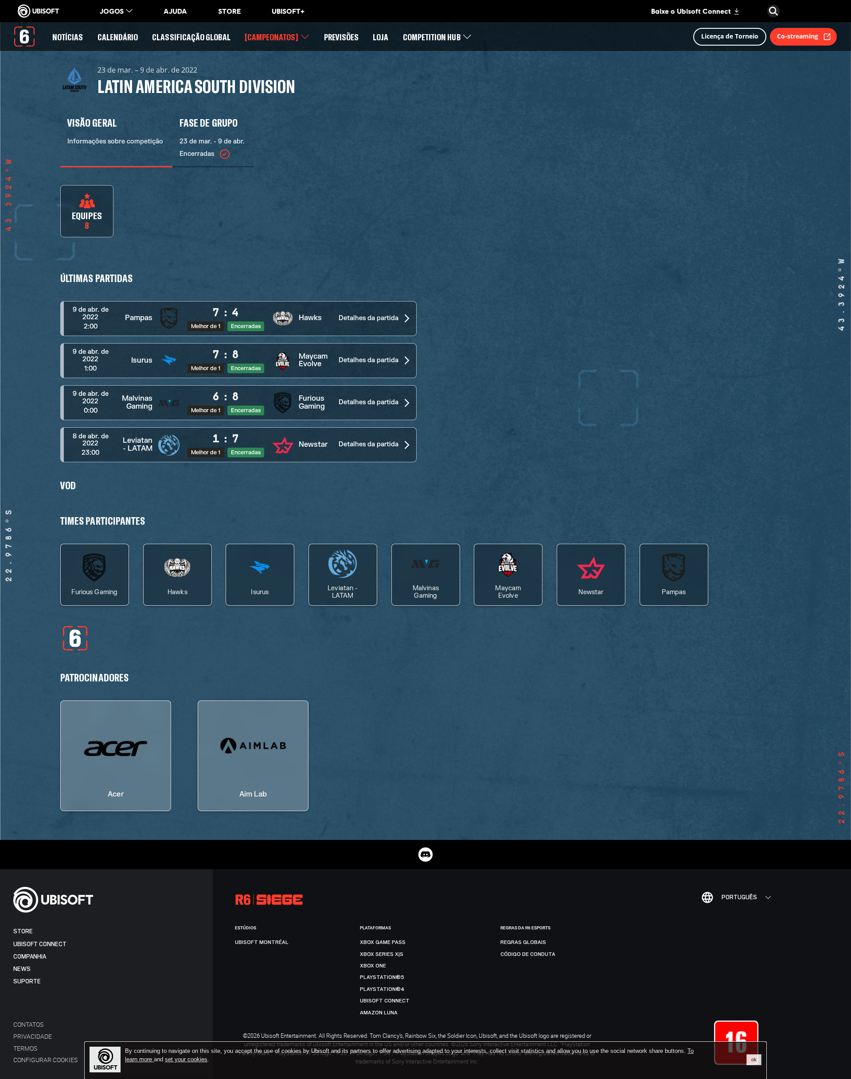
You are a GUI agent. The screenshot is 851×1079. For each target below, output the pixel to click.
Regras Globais (523, 942)
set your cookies (186, 1059)
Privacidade (32, 1036)
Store (23, 931)
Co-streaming (797, 36)
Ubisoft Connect (39, 944)
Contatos (28, 1024)
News (22, 969)
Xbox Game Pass (383, 942)
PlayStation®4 (382, 989)
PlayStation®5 (382, 977)
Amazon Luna (379, 1012)
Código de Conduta (527, 954)
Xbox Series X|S (381, 954)
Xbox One (373, 966)
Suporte (27, 981)
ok (754, 1059)
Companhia (29, 956)
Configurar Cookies (45, 1060)
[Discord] (425, 854)
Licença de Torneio (729, 36)
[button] (238, 318)
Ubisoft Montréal (262, 942)
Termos (25, 1048)
